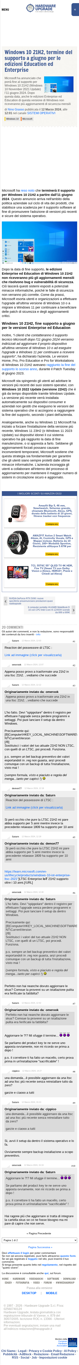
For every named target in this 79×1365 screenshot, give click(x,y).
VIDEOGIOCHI (36, 1279)
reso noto (28, 190)
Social (25, 1357)
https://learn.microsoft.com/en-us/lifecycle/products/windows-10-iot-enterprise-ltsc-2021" (38, 875)
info (38, 634)
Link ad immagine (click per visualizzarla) (33, 655)
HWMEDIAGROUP (65, 1283)
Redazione (41, 1354)
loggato (33, 1258)
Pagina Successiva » (40, 1247)
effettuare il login (18, 1252)
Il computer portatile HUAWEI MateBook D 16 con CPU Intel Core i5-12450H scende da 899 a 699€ (49, 610)
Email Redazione (62, 1354)
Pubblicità (10, 1354)
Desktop (29, 1293)
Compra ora (52, 524)
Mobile (51, 1293)
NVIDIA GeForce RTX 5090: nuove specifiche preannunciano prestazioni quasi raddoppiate (31, 601)
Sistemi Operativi (41, 113)
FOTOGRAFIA (22, 1283)
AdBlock (25, 1354)
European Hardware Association (62, 1343)
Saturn (15, 641)
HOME (5, 1279)
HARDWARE (19, 1279)
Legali (22, 1350)
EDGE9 (8, 1283)
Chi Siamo (8, 1350)
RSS (15, 1357)
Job (34, 1357)
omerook (16, 664)
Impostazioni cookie (53, 1357)
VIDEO (36, 1283)
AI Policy (70, 1350)
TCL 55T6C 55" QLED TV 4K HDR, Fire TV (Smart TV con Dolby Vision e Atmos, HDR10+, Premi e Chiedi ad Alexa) (52, 569)
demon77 (17, 788)
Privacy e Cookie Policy (45, 1350)
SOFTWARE (53, 1279)
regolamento (50, 1264)
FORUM (48, 1283)
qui (46, 1273)
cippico (15, 1071)
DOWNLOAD (69, 1279)
